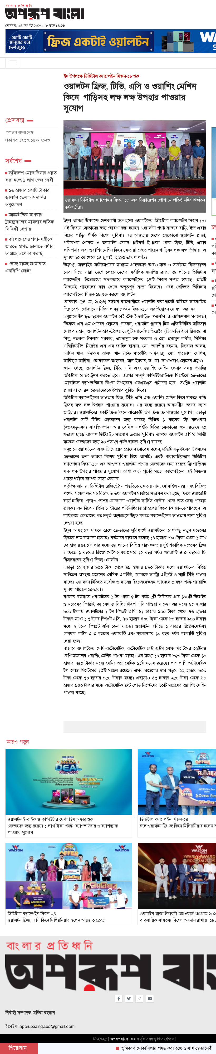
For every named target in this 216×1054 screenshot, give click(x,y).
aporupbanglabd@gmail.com (47, 1026)
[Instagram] (139, 999)
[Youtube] (150, 999)
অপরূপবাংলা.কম (123, 1039)
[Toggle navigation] (12, 63)
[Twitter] (129, 999)
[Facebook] (118, 999)
